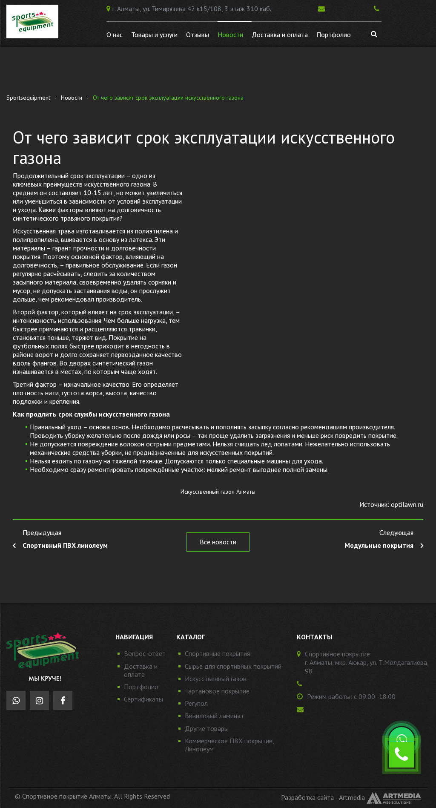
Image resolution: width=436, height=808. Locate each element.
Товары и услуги (154, 34)
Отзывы (197, 34)
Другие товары (207, 728)
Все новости (218, 542)
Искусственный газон (216, 678)
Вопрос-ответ (145, 653)
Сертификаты (143, 699)
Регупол (196, 703)
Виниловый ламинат (214, 715)
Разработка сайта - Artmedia (323, 797)
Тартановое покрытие (217, 691)
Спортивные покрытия (217, 653)
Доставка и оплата (280, 34)
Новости (230, 34)
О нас (114, 34)
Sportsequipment (28, 97)
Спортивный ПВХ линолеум (65, 545)
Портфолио (333, 34)
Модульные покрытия (378, 545)
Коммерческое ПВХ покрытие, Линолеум (229, 744)
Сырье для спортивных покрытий (233, 666)
